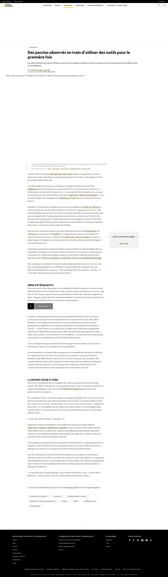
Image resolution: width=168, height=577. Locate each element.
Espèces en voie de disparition (42, 501)
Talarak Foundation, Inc (73, 389)
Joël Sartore (53, 169)
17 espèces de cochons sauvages (76, 237)
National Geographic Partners (67, 543)
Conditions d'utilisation (53, 569)
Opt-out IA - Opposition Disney (131, 569)
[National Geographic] (3, 5)
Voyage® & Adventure (19, 556)
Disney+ (162, 1)
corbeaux (32, 234)
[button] (66, 308)
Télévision (18, 1)
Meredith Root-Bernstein (61, 174)
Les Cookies (95, 569)
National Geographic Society (67, 546)
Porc (76, 501)
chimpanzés (91, 231)
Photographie (16, 559)
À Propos (117, 569)
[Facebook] (130, 540)
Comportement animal (77, 496)
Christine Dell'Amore (40, 70)
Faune (64, 501)
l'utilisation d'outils (67, 198)
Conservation (90, 501)
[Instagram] (138, 540)
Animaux (33, 47)
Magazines (6, 1)
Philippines (33, 189)
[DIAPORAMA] (66, 308)
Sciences (15, 549)
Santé (14, 543)
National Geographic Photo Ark (75, 169)
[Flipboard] (142, 540)
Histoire (15, 540)
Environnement (17, 553)
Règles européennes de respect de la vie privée (75, 569)
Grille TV (61, 549)
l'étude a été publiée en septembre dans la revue (71, 258)
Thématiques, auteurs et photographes (69, 540)
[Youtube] (147, 540)
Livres (107, 543)
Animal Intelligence (38, 496)
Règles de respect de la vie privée (34, 569)
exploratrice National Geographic (83, 195)
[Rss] (151, 540)
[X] (133, 540)
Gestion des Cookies (106, 569)
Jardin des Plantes (91, 207)
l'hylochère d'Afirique (37, 428)
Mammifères (35, 506)
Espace (15, 563)
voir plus (124, 243)
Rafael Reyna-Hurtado (57, 428)
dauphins (56, 234)
